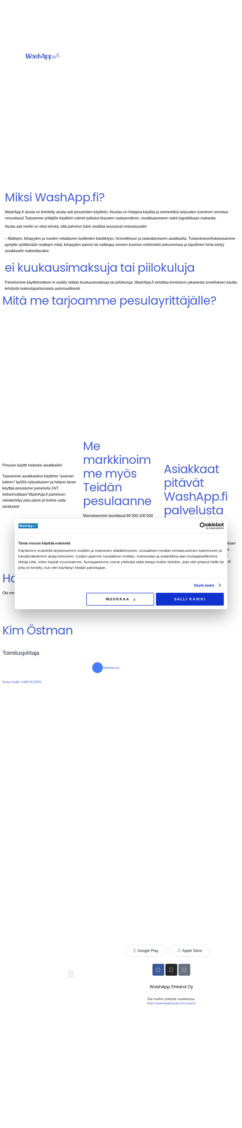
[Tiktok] (184, 970)
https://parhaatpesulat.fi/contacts (171, 1003)
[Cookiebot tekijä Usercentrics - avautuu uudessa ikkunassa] (203, 526)
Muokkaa (118, 599)
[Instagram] (171, 970)
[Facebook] (158, 970)
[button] (156, 56)
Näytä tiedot (204, 585)
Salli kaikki (190, 599)
